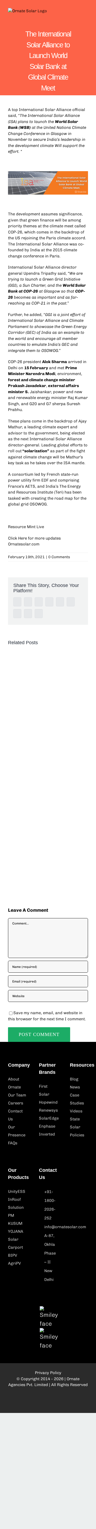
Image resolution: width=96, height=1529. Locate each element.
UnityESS (16, 1191)
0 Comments (59, 557)
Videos (76, 1111)
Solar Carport (15, 1243)
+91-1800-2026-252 (49, 1204)
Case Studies (77, 1099)
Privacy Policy (48, 1372)
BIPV (12, 1255)
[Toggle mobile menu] (86, 13)
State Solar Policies (77, 1127)
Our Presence (16, 1131)
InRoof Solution (16, 1203)
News (75, 1087)
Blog (74, 1079)
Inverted (47, 1134)
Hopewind (48, 1102)
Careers (15, 1103)
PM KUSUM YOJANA (15, 1223)
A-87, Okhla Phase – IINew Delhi (50, 1257)
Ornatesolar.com (23, 544)
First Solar (44, 1090)
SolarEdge (48, 1118)
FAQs (12, 1143)
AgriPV (14, 1263)
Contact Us (15, 1115)
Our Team (17, 1095)
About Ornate (14, 1083)
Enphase (47, 1126)
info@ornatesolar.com (50, 1226)
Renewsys (48, 1110)
